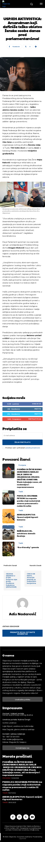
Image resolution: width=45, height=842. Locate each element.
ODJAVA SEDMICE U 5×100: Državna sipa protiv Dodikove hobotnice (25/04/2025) (11, 580)
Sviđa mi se (36, 404)
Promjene (22, 465)
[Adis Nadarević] (22, 603)
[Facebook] (12, 817)
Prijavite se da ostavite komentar (22, 633)
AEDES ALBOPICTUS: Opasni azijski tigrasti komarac (27, 517)
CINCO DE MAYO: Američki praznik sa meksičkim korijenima (31, 578)
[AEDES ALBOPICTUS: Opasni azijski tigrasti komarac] (8, 516)
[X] (25, 817)
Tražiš (20, 492)
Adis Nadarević (22, 614)
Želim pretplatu (22, 442)
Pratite (37, 409)
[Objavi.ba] (15, 3)
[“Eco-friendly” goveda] (8, 549)
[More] (35, 46)
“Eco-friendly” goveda (28, 547)
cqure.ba (22, 838)
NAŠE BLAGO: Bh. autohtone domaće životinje (26, 533)
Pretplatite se (34, 419)
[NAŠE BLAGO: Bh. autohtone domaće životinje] (8, 532)
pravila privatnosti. (33, 448)
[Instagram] (19, 817)
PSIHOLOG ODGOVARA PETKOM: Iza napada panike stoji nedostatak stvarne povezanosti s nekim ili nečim (28, 500)
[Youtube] (32, 817)
